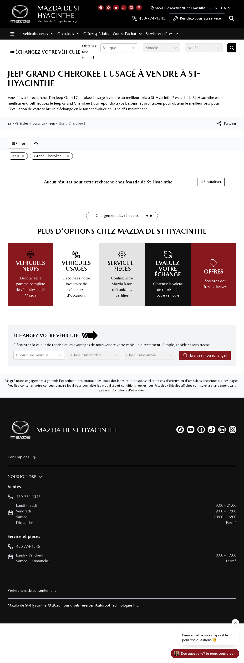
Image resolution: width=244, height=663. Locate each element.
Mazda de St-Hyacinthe (60, 12)
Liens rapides (18, 457)
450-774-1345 (152, 18)
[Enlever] (22, 156)
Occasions (65, 33)
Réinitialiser (211, 182)
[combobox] (103, 48)
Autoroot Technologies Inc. (117, 605)
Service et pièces (159, 33)
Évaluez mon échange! (208, 355)
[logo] (20, 14)
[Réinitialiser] (36, 144)
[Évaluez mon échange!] (231, 47)
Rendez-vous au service (200, 18)
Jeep (51, 123)
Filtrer (20, 143)
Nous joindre (22, 476)
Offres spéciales (96, 33)
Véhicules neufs (35, 33)
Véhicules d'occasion (30, 123)
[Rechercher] (231, 18)
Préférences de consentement (32, 590)
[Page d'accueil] (10, 123)
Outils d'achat (124, 33)
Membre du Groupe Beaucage (57, 21)
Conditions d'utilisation (128, 390)
